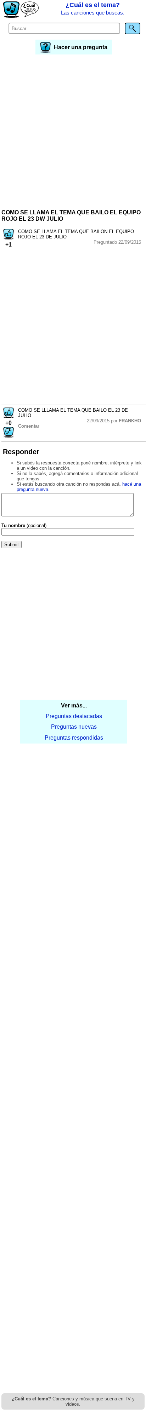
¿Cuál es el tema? (92, 8)
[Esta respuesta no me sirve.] (8, 436)
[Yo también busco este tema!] (8, 238)
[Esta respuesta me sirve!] (8, 416)
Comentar (28, 426)
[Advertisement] (73, 133)
